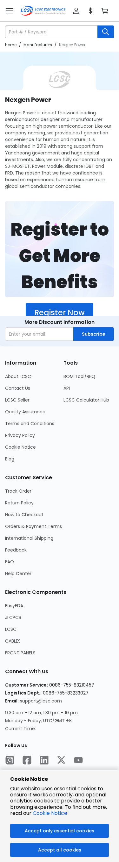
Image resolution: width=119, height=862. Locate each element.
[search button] (105, 31)
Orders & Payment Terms (33, 526)
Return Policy (19, 503)
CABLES (13, 641)
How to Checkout (24, 514)
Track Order (18, 491)
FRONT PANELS (20, 653)
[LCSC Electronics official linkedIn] (44, 760)
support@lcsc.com (41, 701)
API (66, 388)
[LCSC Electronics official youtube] (78, 760)
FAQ (9, 562)
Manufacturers (37, 44)
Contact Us (17, 388)
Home (11, 44)
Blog (9, 459)
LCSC (11, 629)
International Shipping (29, 538)
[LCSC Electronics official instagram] (10, 760)
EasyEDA (14, 605)
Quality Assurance (25, 412)
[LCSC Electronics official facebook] (27, 760)
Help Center (18, 573)
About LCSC (18, 376)
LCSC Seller (17, 400)
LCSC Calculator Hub (86, 400)
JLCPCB (13, 617)
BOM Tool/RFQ (79, 376)
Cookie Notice (20, 447)
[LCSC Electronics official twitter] (61, 760)
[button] (76, 11)
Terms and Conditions (29, 423)
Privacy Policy (20, 435)
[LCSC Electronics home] (43, 11)
